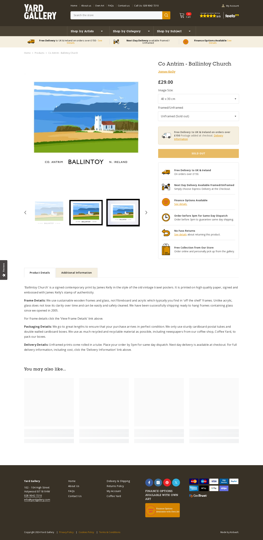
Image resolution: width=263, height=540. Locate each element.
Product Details (40, 272)
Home (74, 5)
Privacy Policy (66, 532)
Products (39, 52)
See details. (180, 204)
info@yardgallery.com (37, 499)
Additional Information (76, 272)
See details (180, 234)
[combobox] (116, 15)
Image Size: (165, 90)
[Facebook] (149, 482)
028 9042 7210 (151, 5)
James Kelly (166, 71)
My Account (232, 5)
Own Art (99, 5)
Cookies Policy (86, 532)
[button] (25, 212)
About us (86, 5)
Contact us (124, 5)
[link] (49, 435)
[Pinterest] (167, 482)
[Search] (120, 15)
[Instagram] (158, 482)
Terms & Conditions (109, 532)
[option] (85, 122)
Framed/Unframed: (170, 108)
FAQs (111, 5)
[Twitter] (176, 482)
